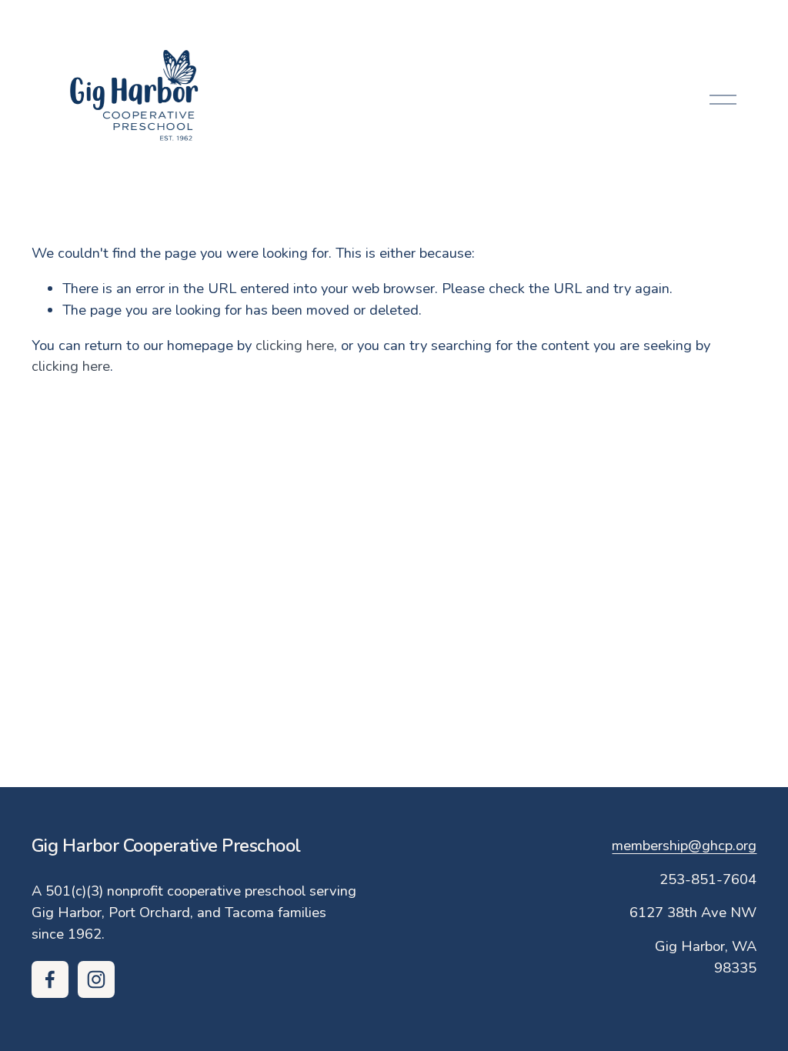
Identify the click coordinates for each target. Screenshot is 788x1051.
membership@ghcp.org (684, 846)
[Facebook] (50, 979)
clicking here (294, 345)
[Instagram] (96, 979)
